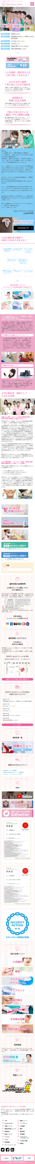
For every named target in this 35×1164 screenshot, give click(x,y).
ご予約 (29, 1158)
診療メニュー (23, 1120)
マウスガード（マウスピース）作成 (12, 774)
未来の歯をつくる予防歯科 (10, 770)
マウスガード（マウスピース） (25, 1137)
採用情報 (7, 1142)
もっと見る (17, 724)
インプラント (23, 1123)
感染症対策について (10, 1128)
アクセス (7, 1137)
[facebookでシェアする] (7, 1150)
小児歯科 (22, 1126)
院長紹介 (7, 1131)
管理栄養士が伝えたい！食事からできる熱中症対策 (22, 37)
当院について (8, 1126)
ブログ (6, 1139)
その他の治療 (23, 1140)
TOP (6, 1120)
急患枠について (15, 34)
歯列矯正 (21, 772)
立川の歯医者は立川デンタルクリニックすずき (11, 4)
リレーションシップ (10, 1145)
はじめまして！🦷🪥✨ (18, 41)
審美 (21, 1128)
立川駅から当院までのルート (10, 772)
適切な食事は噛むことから (18, 48)
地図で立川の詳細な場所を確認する (17, 679)
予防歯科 (22, 1134)
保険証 (22, 1143)
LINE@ (6, 1158)
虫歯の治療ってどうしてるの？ (20, 46)
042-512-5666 (14, 1114)
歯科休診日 (5, 34)
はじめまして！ (15, 43)
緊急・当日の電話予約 (18, 1158)
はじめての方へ (9, 1123)
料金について (8, 1134)
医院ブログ (5, 36)
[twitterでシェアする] (2, 1150)
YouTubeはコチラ (24, 228)
